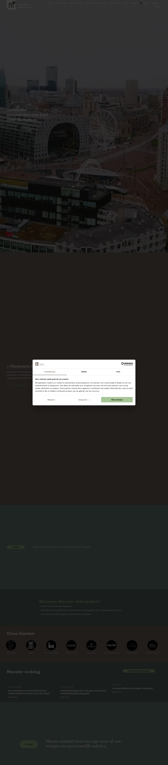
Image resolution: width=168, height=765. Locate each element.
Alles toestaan (117, 400)
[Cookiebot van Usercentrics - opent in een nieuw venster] (123, 364)
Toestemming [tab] (49, 372)
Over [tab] (118, 372)
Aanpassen (82, 400)
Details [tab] (84, 372)
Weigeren (51, 400)
